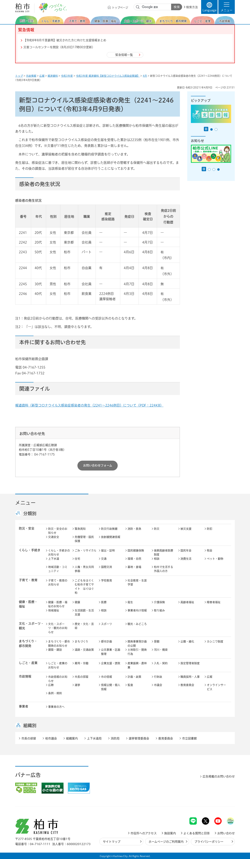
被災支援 (185, 528)
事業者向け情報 (137, 610)
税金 (209, 550)
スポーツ (106, 624)
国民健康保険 (136, 550)
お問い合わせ (226, 833)
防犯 (209, 528)
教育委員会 (187, 685)
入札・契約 (161, 663)
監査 (130, 685)
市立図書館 (189, 738)
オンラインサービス (216, 687)
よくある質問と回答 (196, 833)
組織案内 (72, 738)
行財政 (158, 676)
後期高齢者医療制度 (163, 552)
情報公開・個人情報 (110, 687)
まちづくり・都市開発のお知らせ (59, 643)
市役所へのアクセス (143, 833)
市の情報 (106, 676)
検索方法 (192, 7)
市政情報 (31, 76)
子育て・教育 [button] (28, 580)
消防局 (115, 738)
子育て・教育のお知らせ (57, 582)
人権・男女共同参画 (84, 569)
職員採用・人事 (190, 676)
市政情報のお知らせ (57, 678)
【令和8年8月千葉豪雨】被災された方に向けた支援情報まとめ (64, 40)
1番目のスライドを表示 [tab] (211, 129)
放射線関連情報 (110, 537)
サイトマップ (111, 841)
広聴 (51, 685)
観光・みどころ (137, 624)
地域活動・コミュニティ (57, 569)
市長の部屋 (81, 676)
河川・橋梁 (161, 649)
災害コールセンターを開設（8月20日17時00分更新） (59, 47)
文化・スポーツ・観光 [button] (31, 626)
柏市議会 (51, 738)
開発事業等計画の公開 (137, 643)
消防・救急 (134, 528)
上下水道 (53, 558)
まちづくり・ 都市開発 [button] (28, 643)
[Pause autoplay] (206, 129)
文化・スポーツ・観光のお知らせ (57, 628)
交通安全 (53, 537)
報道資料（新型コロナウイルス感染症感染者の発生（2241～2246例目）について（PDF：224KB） (89, 405)
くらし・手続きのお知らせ (59, 552)
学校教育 (106, 580)
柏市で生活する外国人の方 (163, 569)
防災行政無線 (109, 528)
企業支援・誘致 (110, 663)
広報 (41, 76)
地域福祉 (53, 610)
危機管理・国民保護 (84, 539)
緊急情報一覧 (124, 54)
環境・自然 (134, 558)
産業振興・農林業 (137, 665)
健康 (77, 602)
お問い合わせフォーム (97, 465)
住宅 (77, 558)
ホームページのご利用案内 (166, 841)
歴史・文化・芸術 (84, 626)
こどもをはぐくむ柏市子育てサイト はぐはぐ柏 (84, 586)
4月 (145, 76)
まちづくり (81, 641)
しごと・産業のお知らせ (57, 665)
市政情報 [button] (25, 676)
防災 (156, 528)
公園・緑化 (187, 641)
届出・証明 (108, 550)
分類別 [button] (29, 513)
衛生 (130, 602)
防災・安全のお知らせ (57, 530)
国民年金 (185, 550)
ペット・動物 (215, 558)
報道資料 (53, 76)
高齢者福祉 (187, 602)
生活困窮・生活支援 (84, 612)
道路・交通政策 (84, 649)
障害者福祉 (214, 602)
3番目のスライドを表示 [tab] (218, 169)
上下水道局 (94, 738)
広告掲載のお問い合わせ (219, 776)
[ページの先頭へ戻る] (226, 808)
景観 (156, 641)
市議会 (158, 685)
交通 (104, 558)
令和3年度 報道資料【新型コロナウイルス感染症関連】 (108, 76)
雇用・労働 (81, 663)
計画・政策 (134, 676)
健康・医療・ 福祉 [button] (28, 604)
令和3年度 (67, 76)
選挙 (77, 685)
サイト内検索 (138, 7)
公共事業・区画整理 (110, 651)
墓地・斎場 (134, 567)
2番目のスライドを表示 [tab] (216, 129)
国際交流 (106, 567)
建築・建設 (55, 649)
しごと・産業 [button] (28, 662)
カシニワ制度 (215, 641)
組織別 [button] (29, 725)
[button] (226, 7)
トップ (19, 76)
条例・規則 (55, 693)
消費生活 (185, 558)
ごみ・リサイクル (85, 550)
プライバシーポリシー (208, 841)
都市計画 (106, 641)
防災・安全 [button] (26, 528)
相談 (156, 558)
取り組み (159, 610)
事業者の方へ (56, 706)
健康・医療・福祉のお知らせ (57, 604)
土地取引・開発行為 (137, 651)
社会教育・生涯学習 (137, 582)
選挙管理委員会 (139, 738)
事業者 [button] (23, 706)
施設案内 (170, 833)
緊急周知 (80, 528)
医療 (104, 602)
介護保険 (159, 602)
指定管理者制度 (190, 663)
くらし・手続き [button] (29, 550)
